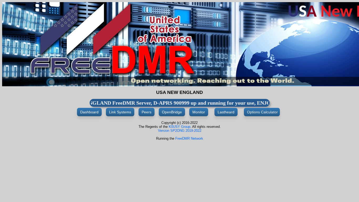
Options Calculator (262, 112)
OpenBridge (172, 112)
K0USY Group (179, 127)
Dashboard (89, 112)
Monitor (198, 112)
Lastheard (226, 112)
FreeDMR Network (189, 138)
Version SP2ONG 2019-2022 (179, 131)
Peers (146, 112)
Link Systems (120, 112)
